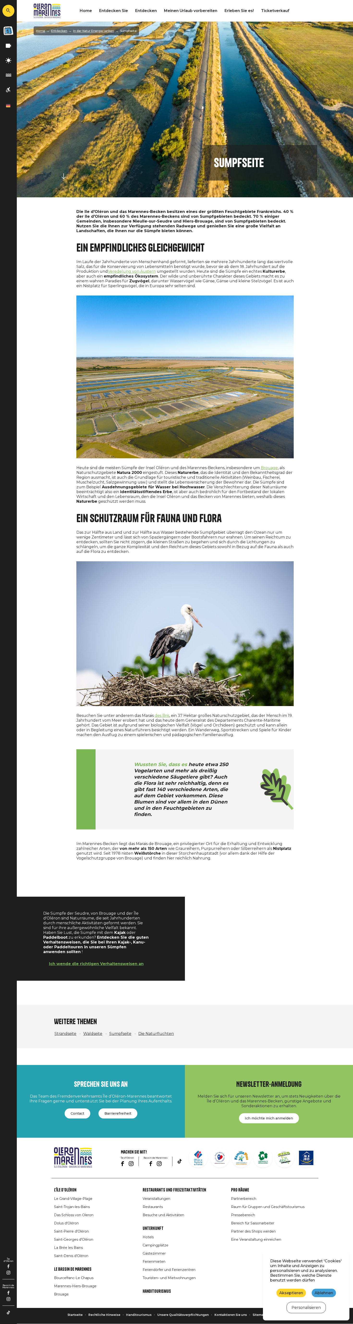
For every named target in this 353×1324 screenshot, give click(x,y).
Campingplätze (155, 1245)
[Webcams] (8, 46)
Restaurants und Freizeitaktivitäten (174, 1190)
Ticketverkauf (275, 10)
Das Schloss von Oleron (73, 1215)
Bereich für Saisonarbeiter (252, 1223)
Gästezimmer (154, 1253)
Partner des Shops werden (253, 1231)
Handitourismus (157, 1291)
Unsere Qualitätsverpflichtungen (183, 1315)
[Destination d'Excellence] (219, 1157)
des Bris (162, 715)
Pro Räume (240, 1190)
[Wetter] (8, 60)
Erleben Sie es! (239, 10)
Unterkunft (153, 1228)
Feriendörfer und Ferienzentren (169, 1269)
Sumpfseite (120, 1033)
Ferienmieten (154, 1261)
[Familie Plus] (241, 1157)
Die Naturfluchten (156, 1033)
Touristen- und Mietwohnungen (169, 1278)
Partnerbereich (243, 1198)
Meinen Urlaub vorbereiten (190, 10)
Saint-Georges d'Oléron (73, 1239)
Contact (77, 1113)
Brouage (269, 468)
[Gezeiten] (8, 75)
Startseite (75, 1315)
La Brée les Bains (68, 1247)
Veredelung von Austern (132, 271)
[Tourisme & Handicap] (306, 1157)
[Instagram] (8, 1273)
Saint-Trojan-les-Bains (72, 1207)
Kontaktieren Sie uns (230, 1315)
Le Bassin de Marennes (72, 1269)
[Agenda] (8, 30)
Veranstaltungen (156, 1198)
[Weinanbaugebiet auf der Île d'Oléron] (263, 1157)
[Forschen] (8, 11)
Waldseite (92, 1033)
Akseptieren (291, 1293)
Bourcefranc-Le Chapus (73, 1278)
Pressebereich (243, 1215)
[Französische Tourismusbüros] (198, 1157)
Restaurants (153, 1207)
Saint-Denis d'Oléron (71, 1255)
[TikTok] (8, 1312)
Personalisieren (306, 1307)
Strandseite (65, 1033)
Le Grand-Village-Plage (73, 1198)
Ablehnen (324, 1293)
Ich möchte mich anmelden (269, 1118)
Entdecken (146, 10)
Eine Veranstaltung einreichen (256, 1239)
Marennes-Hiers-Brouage (75, 1286)
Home (86, 10)
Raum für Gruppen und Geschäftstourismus (267, 1207)
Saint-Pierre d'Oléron (71, 1231)
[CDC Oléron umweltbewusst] (284, 1157)
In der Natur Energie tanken (93, 31)
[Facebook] (8, 1266)
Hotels (148, 1237)
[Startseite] (47, 11)
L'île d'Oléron (65, 1190)
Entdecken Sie (113, 10)
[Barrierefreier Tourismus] (8, 90)
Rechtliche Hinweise (104, 1315)
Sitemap (259, 1315)
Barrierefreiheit (117, 1113)
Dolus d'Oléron (66, 1223)
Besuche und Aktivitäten (163, 1215)
